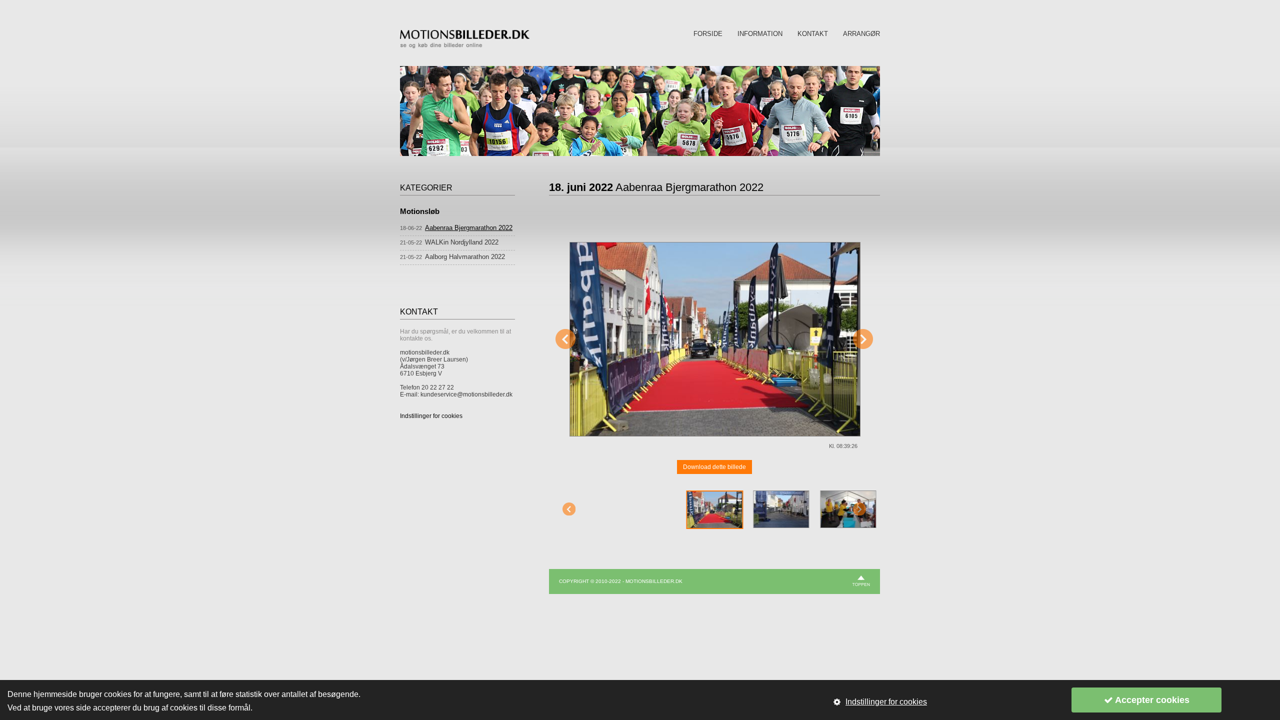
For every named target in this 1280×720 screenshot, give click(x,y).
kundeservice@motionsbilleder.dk (466, 394)
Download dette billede (714, 467)
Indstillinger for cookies (431, 416)
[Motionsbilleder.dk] (465, 46)
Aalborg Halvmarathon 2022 (465, 256)
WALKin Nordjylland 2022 (461, 242)
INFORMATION (760, 34)
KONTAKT (813, 34)
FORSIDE (708, 34)
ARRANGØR (861, 34)
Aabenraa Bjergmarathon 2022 (468, 228)
